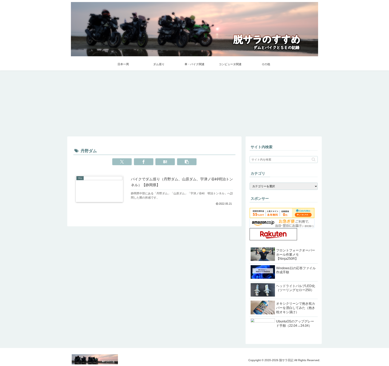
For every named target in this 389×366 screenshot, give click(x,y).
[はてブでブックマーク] (165, 161)
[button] (187, 161)
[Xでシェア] (122, 161)
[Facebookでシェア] (143, 161)
